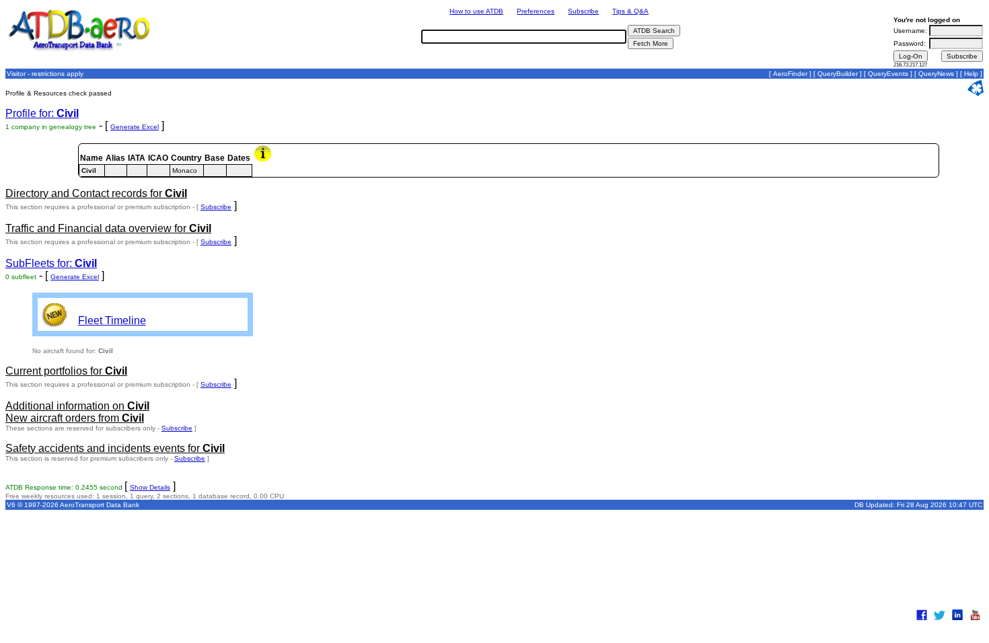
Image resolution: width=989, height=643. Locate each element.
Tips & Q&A (630, 11)
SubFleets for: (51, 263)
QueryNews (936, 73)
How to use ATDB (476, 11)
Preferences (535, 11)
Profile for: (42, 113)
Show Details (150, 487)
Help (971, 73)
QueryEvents (888, 73)
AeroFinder (790, 73)
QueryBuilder (837, 73)
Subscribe (583, 11)
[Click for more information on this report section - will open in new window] (264, 160)
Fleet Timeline (112, 320)
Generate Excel (134, 126)
